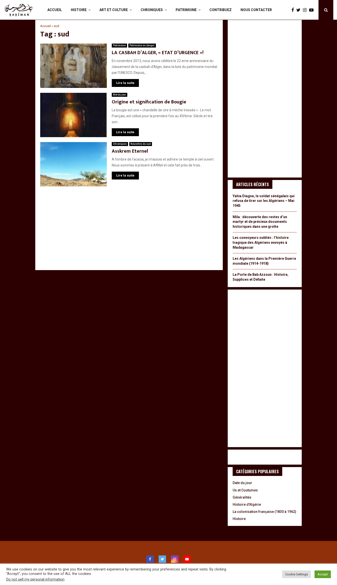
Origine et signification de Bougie (149, 102)
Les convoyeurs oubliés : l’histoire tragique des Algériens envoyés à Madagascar (261, 242)
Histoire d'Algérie (247, 504)
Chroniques (152, 10)
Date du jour (242, 483)
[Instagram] (306, 10)
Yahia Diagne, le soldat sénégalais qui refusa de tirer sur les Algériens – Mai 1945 (264, 201)
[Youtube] (312, 10)
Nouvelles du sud (141, 144)
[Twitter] (299, 10)
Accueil (54, 10)
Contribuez (220, 10)
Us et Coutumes (245, 490)
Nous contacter (256, 10)
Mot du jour (119, 94)
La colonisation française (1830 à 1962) (264, 512)
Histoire (79, 10)
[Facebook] (293, 10)
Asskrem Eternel (130, 151)
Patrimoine (186, 10)
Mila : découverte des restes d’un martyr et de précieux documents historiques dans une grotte (260, 221)
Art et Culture (113, 10)
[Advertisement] (129, 230)
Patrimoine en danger (142, 45)
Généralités (242, 497)
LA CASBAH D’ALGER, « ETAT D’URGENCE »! (158, 53)
